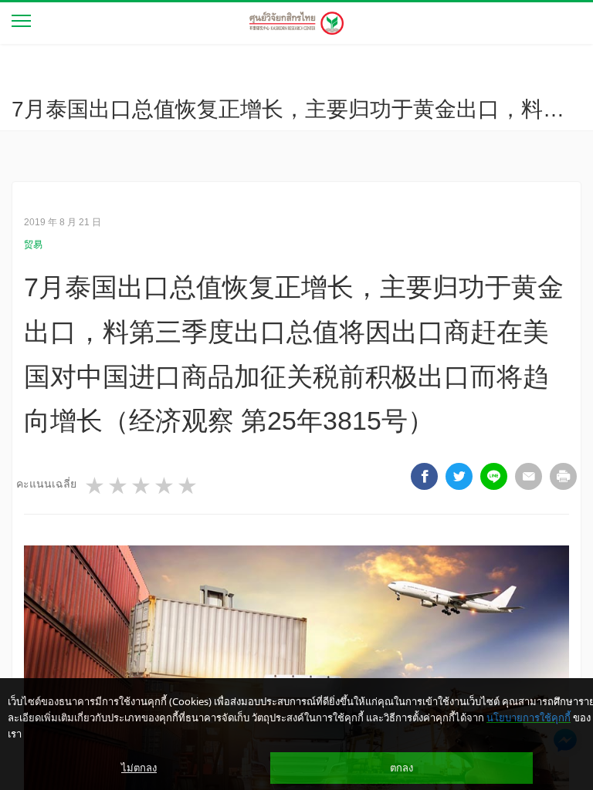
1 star (95, 486)
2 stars (118, 486)
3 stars (142, 486)
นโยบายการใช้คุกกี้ (528, 717)
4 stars (165, 486)
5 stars (188, 486)
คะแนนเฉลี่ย (46, 484)
